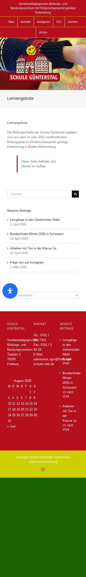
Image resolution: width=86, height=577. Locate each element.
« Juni (11, 426)
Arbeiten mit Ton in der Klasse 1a (33, 248)
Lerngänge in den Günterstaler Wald (34, 220)
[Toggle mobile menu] (76, 45)
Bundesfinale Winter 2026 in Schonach (37, 234)
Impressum (62, 457)
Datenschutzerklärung (43, 461)
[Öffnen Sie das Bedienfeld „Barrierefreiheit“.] (10, 291)
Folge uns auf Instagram (27, 262)
